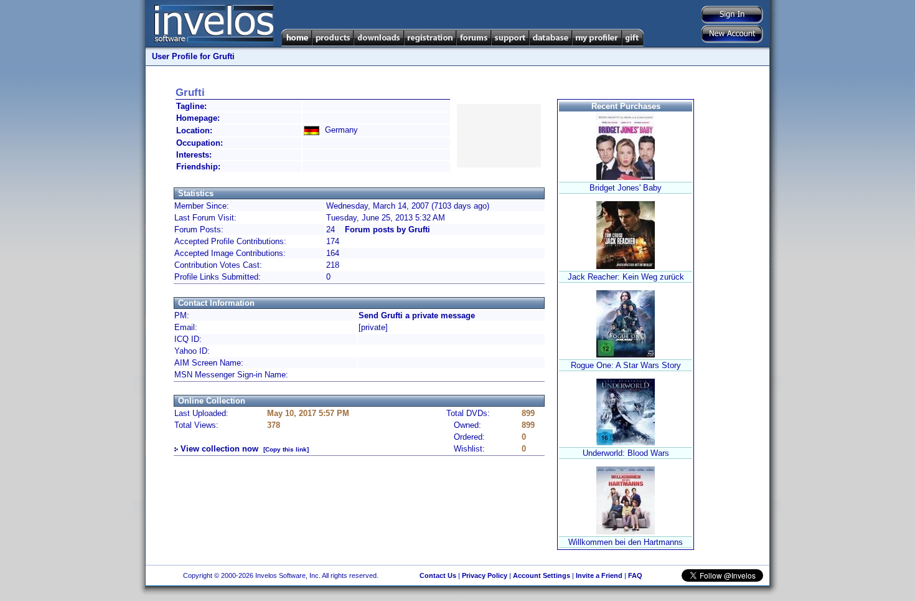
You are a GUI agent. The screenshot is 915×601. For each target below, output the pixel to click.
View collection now (219, 448)
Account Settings (541, 575)
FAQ (635, 575)
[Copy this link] (286, 449)
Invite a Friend (599, 575)
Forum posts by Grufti (387, 229)
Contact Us (438, 575)
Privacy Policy (484, 575)
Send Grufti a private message (417, 315)
